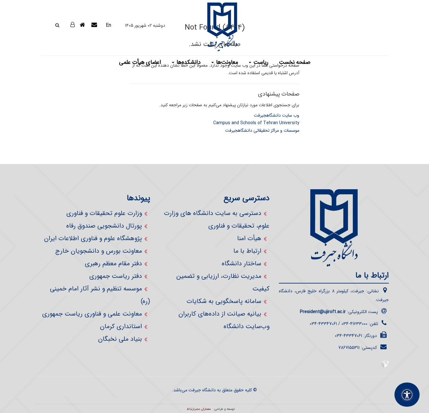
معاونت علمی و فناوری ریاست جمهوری (92, 314)
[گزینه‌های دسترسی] (407, 395)
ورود (64, 24)
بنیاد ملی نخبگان (120, 339)
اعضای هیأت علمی (140, 62)
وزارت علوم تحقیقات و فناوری (104, 213)
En (108, 25)
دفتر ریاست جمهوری (115, 276)
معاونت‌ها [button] (226, 62)
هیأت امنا (249, 238)
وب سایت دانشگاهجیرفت (276, 115)
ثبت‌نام (67, 41)
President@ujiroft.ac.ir (323, 311)
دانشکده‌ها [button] (188, 62)
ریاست (260, 62)
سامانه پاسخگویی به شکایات (224, 301)
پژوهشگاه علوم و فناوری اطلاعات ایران (93, 238)
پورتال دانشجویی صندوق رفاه (104, 226)
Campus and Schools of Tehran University (256, 122)
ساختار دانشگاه (241, 263)
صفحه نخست (294, 62)
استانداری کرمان (121, 326)
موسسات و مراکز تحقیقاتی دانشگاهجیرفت (262, 130)
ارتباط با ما (247, 251)
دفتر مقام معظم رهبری (113, 263)
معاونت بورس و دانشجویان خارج (98, 251)
